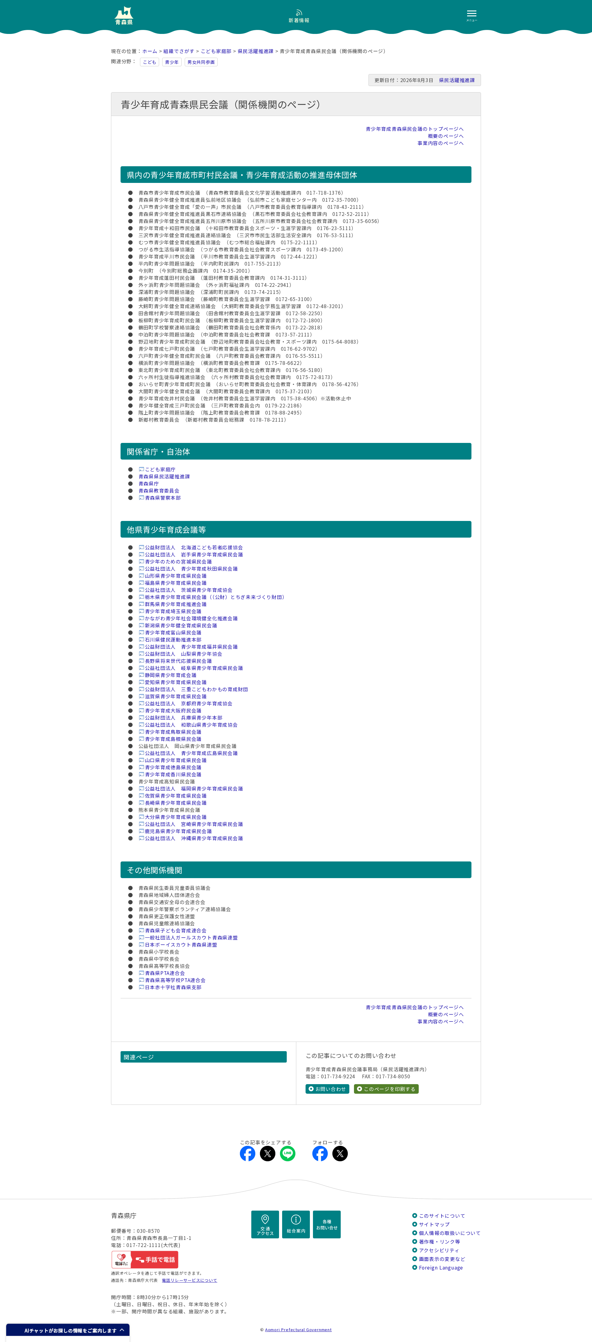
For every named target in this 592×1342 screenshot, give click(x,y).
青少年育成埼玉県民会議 (173, 611)
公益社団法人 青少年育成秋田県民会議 (191, 568)
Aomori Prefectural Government (298, 1329)
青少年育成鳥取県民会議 (173, 731)
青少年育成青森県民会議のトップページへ (415, 128)
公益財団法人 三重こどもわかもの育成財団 (197, 689)
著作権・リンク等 (439, 1241)
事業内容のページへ (440, 143)
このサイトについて (442, 1215)
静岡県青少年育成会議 (171, 675)
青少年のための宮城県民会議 (178, 561)
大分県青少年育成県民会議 (176, 816)
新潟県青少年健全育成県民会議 (181, 625)
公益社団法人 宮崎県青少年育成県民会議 (194, 824)
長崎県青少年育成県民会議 (176, 802)
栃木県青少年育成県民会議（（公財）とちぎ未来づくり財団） (216, 597)
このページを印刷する (390, 1088)
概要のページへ (446, 135)
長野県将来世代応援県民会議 (178, 660)
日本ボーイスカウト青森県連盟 (181, 944)
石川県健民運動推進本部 (173, 639)
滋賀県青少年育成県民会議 (176, 696)
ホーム (150, 51)
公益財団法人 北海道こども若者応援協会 (194, 547)
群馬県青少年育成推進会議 (176, 604)
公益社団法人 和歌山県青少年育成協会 (191, 724)
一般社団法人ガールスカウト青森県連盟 (191, 937)
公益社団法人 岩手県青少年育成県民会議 (194, 554)
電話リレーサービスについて (189, 1280)
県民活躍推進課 (256, 51)
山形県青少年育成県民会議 (176, 575)
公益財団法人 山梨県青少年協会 (184, 653)
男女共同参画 (201, 62)
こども (149, 62)
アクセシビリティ (439, 1250)
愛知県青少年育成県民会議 (176, 682)
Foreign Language (441, 1267)
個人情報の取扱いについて (450, 1233)
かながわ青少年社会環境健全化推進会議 (191, 618)
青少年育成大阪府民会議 (173, 710)
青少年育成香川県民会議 (173, 774)
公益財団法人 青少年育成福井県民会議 (191, 646)
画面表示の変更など (442, 1258)
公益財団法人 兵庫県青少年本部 (184, 717)
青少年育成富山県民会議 (173, 632)
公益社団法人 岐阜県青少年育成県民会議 (194, 667)
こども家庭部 (216, 51)
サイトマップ (434, 1224)
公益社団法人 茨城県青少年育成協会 (189, 589)
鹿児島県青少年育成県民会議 (178, 831)
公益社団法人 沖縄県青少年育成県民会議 (194, 838)
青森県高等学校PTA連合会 (175, 980)
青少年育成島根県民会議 (173, 738)
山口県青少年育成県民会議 (176, 760)
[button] (68, 1329)
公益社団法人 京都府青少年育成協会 (189, 703)
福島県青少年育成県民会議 (176, 582)
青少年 (172, 62)
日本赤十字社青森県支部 (173, 987)
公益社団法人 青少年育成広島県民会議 (191, 753)
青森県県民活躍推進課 (164, 476)
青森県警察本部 (163, 497)
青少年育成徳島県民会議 (173, 767)
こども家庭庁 (160, 469)
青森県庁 (148, 483)
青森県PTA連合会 (165, 973)
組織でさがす (179, 51)
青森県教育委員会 (159, 490)
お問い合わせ (331, 1088)
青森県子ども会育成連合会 (176, 930)
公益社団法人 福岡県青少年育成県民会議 (194, 788)
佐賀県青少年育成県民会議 (176, 795)
